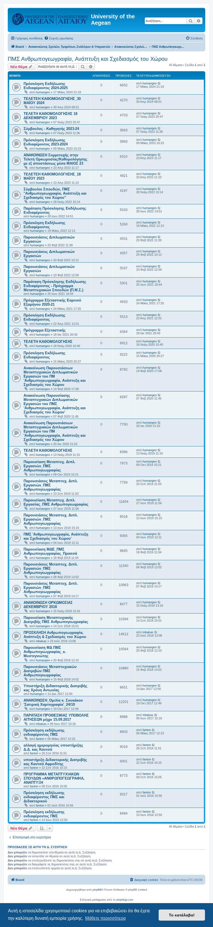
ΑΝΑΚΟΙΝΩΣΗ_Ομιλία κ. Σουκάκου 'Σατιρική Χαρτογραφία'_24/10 (53, 702)
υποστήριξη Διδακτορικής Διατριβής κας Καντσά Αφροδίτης (55, 762)
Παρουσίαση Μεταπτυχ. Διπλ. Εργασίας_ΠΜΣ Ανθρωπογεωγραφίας (56, 502)
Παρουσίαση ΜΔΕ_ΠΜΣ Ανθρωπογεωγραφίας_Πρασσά (50, 551)
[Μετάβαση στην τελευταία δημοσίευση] (159, 83)
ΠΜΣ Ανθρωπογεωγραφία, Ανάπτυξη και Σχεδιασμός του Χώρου (88, 59)
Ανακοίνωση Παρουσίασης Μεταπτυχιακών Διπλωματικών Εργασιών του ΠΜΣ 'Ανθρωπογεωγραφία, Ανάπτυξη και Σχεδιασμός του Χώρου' (55, 403)
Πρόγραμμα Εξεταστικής (45, 330)
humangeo (43, 92)
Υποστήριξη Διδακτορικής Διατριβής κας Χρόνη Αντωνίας (55, 688)
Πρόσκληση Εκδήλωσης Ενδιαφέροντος (44, 225)
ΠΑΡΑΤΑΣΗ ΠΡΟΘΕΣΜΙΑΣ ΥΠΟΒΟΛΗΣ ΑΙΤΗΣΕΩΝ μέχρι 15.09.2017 (56, 717)
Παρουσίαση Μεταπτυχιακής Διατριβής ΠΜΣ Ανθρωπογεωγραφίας (56, 620)
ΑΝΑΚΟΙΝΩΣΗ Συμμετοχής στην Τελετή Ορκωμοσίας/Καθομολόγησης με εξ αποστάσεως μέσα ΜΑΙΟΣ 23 (55, 159)
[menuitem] (58, 38)
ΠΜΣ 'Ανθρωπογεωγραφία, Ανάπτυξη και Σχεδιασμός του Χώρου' (56, 536)
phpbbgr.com (124, 899)
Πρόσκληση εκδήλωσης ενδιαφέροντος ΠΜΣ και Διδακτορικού (44, 797)
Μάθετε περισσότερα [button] (105, 918)
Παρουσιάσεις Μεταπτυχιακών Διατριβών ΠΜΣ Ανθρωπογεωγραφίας (50, 671)
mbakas (41, 641)
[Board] (50, 18)
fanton (40, 738)
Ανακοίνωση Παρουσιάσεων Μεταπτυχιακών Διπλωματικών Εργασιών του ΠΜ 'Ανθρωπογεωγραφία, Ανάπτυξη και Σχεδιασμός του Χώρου (55, 376)
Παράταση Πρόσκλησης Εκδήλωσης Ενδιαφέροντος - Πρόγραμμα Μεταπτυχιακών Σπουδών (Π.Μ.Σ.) (55, 286)
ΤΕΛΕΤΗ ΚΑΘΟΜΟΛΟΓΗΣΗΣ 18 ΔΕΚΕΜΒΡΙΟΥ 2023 (50, 116)
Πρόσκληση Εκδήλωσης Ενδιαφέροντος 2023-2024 (46, 142)
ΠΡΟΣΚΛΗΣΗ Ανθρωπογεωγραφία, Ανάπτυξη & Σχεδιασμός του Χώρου (55, 634)
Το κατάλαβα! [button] (182, 915)
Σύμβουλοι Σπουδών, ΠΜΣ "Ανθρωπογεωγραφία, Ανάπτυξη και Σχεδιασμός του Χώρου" (55, 193)
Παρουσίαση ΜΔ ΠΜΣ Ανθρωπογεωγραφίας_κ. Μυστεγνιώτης (45, 651)
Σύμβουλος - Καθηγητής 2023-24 (51, 129)
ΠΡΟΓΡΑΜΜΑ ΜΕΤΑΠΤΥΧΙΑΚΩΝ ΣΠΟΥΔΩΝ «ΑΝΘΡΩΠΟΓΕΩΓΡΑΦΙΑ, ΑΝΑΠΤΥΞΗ (54, 778)
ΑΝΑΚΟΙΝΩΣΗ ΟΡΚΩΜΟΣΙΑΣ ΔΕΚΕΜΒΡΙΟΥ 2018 (48, 605)
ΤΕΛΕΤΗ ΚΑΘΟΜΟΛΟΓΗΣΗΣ (48, 342)
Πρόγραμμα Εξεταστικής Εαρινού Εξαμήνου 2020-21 (52, 302)
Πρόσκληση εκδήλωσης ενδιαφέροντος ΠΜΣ (44, 732)
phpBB (97, 889)
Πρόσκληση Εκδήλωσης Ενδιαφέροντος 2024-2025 (46, 86)
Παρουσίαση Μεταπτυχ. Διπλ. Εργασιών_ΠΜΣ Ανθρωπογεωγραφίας (49, 466)
